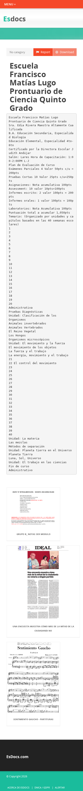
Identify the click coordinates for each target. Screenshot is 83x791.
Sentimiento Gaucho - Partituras (33, 719)
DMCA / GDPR (42, 787)
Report (44, 52)
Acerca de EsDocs (18, 787)
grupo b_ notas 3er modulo (33, 534)
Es (14, 18)
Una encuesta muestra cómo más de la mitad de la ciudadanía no (43, 628)
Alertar (60, 787)
